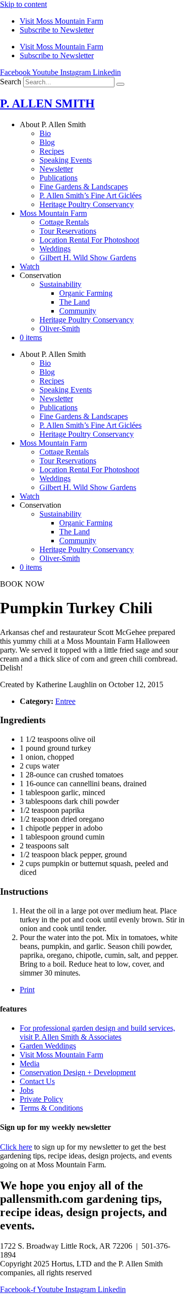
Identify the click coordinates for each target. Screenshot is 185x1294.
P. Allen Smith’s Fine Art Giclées (90, 195)
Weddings (55, 249)
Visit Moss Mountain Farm (61, 21)
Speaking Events (65, 160)
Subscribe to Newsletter (57, 30)
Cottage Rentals (64, 222)
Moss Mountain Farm (53, 213)
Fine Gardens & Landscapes (83, 186)
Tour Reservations (67, 231)
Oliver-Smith (59, 328)
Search (10, 81)
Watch (29, 266)
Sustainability (60, 284)
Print (27, 989)
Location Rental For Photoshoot (89, 240)
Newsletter (56, 169)
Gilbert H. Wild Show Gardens (87, 257)
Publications (58, 178)
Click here (16, 1147)
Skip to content (23, 4)
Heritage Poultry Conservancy (86, 204)
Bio (45, 133)
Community (77, 311)
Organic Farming (85, 293)
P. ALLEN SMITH (47, 103)
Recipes (51, 151)
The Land (74, 302)
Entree (65, 701)
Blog (47, 142)
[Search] (120, 84)
